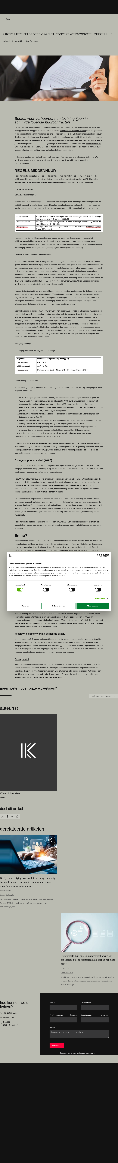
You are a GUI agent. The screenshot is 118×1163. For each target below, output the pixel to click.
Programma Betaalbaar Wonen (73, 131)
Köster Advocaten (31, 41)
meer (44, 134)
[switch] (46, 589)
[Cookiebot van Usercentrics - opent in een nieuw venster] (99, 555)
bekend (50, 134)
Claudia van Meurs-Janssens (62, 157)
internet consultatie (93, 144)
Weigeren (25, 606)
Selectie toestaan (59, 606)
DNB (75, 134)
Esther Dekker (41, 157)
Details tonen (99, 598)
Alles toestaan (92, 606)
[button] (2, 816)
